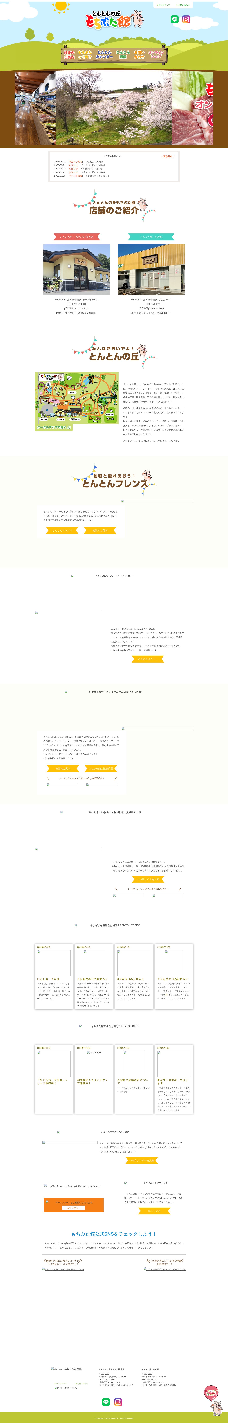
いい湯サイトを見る (148, 879)
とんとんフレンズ (62, 530)
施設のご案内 (100, 530)
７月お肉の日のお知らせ (93, 172)
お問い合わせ (184, 5)
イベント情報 (75, 176)
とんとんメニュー (148, 659)
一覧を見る (166, 156)
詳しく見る (154, 1211)
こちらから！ (73, 1207)
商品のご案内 (75, 161)
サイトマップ (164, 5)
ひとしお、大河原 (94, 161)
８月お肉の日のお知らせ (93, 165)
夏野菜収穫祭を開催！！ (98, 176)
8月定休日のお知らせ (91, 168)
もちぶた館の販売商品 (100, 768)
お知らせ (73, 165)
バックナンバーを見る (141, 1160)
